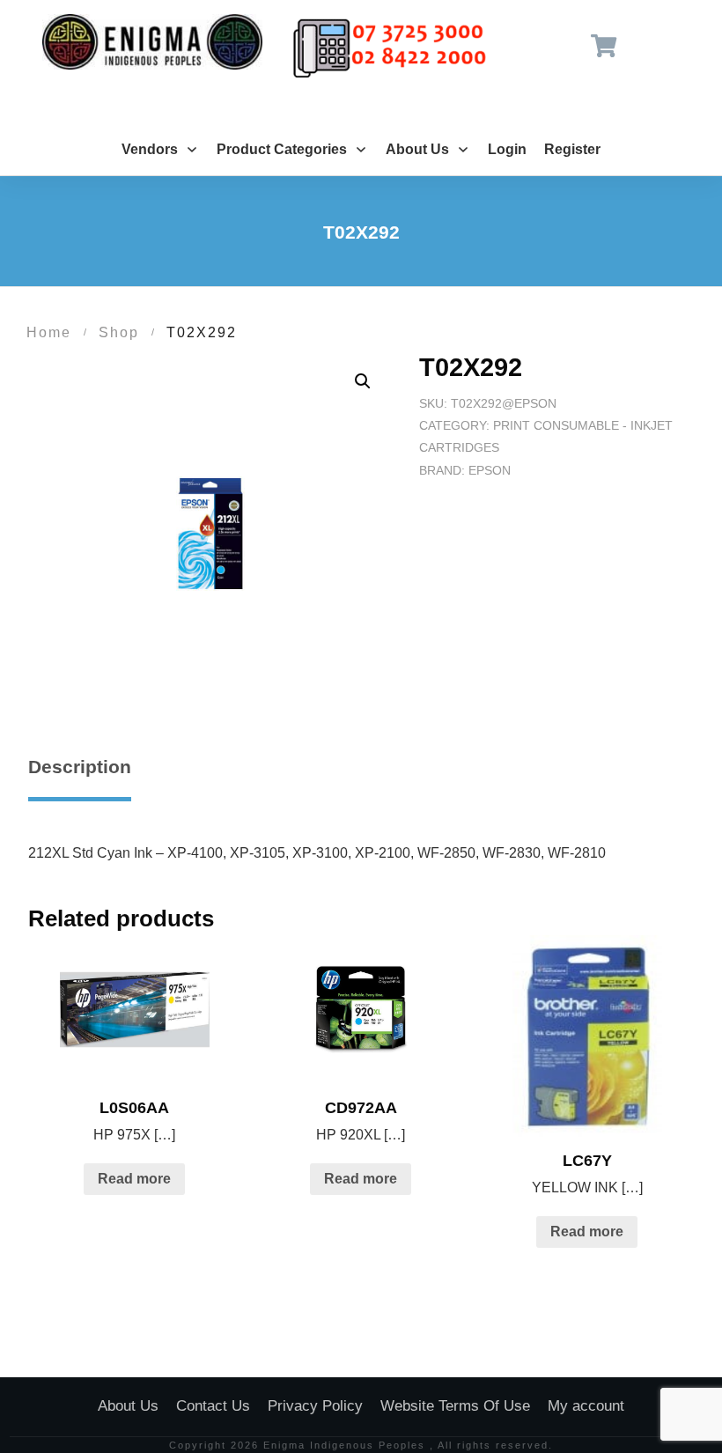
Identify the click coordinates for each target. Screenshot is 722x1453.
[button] (363, 381)
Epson (489, 470)
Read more (134, 1178)
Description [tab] (79, 766)
